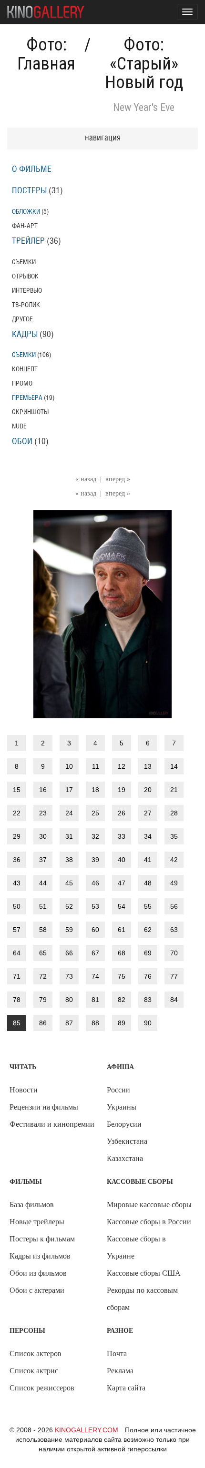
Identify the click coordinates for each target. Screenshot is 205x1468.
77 (174, 976)
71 (16, 976)
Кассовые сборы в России (149, 1222)
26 (121, 813)
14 (174, 766)
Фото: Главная (46, 54)
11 (95, 766)
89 (121, 1023)
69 (148, 953)
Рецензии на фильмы (44, 1107)
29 (16, 836)
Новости (24, 1090)
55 (148, 906)
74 (95, 976)
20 (148, 790)
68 (121, 953)
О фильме (31, 169)
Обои (22, 442)
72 (43, 976)
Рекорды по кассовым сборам (142, 1298)
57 (16, 929)
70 (174, 953)
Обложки (26, 211)
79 (43, 999)
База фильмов (32, 1204)
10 (69, 766)
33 (121, 836)
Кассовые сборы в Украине (136, 1247)
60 (95, 929)
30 (43, 836)
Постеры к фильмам (42, 1239)
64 (16, 953)
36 (16, 859)
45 (69, 883)
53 (95, 906)
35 (174, 836)
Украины (121, 1107)
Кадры (25, 334)
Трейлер (28, 241)
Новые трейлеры (37, 1222)
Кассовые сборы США (144, 1273)
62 (148, 929)
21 (174, 790)
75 (121, 976)
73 (69, 976)
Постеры (29, 191)
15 (16, 790)
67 (95, 953)
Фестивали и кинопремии (52, 1124)
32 (95, 836)
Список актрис (34, 1371)
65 (43, 953)
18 (95, 790)
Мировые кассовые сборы (149, 1204)
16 (43, 790)
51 (43, 906)
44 (43, 883)
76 (148, 976)
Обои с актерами (37, 1290)
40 (121, 859)
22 (16, 813)
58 (43, 929)
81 (95, 999)
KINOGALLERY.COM (86, 1430)
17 (69, 790)
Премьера (27, 398)
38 (69, 859)
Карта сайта (126, 1388)
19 (121, 790)
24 (69, 813)
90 (148, 1023)
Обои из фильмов (38, 1273)
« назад (85, 479)
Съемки (24, 355)
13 (148, 766)
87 (69, 1023)
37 (43, 859)
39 (95, 859)
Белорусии (124, 1124)
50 (16, 906)
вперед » (117, 479)
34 (148, 836)
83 (148, 999)
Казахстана (125, 1158)
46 (95, 883)
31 (69, 836)
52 (69, 906)
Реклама (120, 1371)
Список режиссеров (42, 1388)
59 (69, 929)
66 (69, 953)
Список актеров (36, 1353)
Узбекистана (127, 1141)
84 (174, 999)
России (118, 1090)
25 (95, 813)
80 (69, 999)
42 (174, 859)
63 (174, 929)
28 (174, 813)
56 (174, 906)
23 (43, 813)
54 (121, 906)
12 (121, 766)
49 (174, 883)
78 (16, 999)
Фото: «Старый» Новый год (144, 63)
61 (121, 929)
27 (148, 813)
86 (43, 1023)
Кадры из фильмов (40, 1256)
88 (95, 1023)
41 (148, 859)
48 (148, 883)
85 (16, 1023)
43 (16, 883)
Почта (117, 1353)
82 (121, 999)
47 (121, 883)
